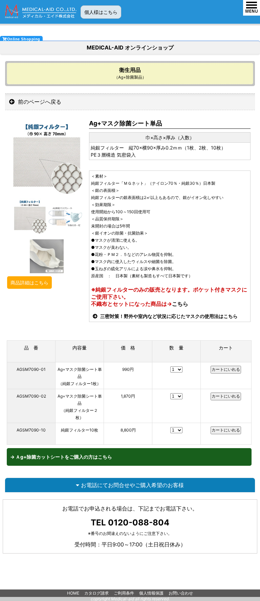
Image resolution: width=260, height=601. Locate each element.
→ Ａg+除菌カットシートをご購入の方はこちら (61, 457)
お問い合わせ (181, 593)
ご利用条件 (124, 593)
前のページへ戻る (38, 101)
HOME (73, 593)
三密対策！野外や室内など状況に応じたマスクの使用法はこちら (168, 316)
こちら (180, 303)
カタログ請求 (96, 593)
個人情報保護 (151, 593)
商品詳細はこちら (29, 282)
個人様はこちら (100, 12)
